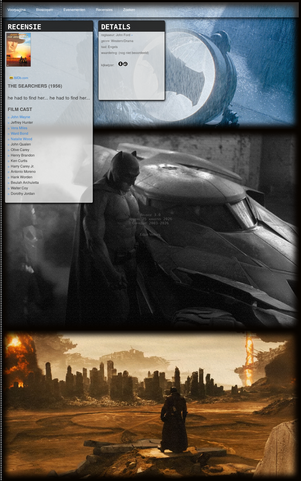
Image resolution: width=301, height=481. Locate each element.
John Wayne (20, 116)
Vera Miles (19, 127)
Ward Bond (19, 133)
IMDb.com (21, 77)
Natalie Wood (21, 138)
